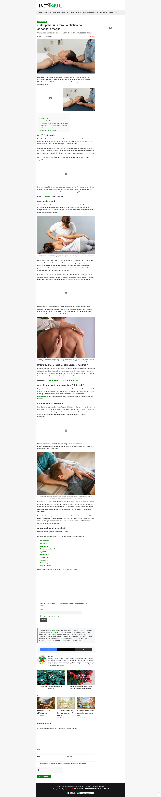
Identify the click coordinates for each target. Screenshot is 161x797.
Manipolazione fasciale (47, 549)
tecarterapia (80, 394)
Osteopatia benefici (45, 121)
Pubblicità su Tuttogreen (98, 786)
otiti (75, 268)
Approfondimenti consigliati (47, 130)
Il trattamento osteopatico (46, 128)
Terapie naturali (56, 18)
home (40, 12)
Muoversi (103, 12)
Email (41, 609)
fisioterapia (51, 391)
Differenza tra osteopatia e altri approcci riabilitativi (54, 123)
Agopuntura (44, 543)
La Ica (40, 36)
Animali (46, 12)
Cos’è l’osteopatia (44, 118)
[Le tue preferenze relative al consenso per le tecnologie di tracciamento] (158, 794)
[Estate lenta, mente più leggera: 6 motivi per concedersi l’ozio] (46, 703)
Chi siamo (78, 786)
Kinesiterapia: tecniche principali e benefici (63, 380)
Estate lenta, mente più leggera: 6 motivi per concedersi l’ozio (43, 712)
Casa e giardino (75, 12)
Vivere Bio (112, 12)
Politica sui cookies (70, 786)
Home (40, 18)
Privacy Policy (60, 786)
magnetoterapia (42, 396)
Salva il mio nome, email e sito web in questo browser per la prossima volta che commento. (63, 763)
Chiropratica (47, 196)
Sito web (69, 756)
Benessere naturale (59, 12)
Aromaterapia (44, 546)
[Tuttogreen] (50, 5)
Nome (39, 749)
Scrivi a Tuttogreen (86, 786)
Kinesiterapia (44, 541)
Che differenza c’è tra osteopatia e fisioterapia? (53, 125)
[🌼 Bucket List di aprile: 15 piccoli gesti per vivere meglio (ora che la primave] (66, 703)
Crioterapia (44, 560)
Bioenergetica (44, 554)
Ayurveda (43, 552)
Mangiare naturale (89, 12)
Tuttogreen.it (54, 630)
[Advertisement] (49, 98)
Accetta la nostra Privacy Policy (50, 616)
